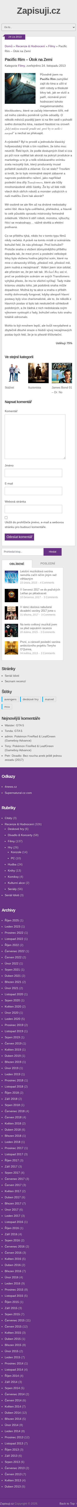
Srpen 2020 (12, 1000)
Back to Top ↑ (68, 1503)
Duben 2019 (13, 1055)
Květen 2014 (13, 1406)
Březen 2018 (13, 1135)
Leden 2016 (12, 1283)
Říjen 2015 (12, 1302)
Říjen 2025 (12, 920)
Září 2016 (11, 1234)
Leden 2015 (12, 1357)
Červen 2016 (13, 1252)
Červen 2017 (13, 1185)
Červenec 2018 (15, 1111)
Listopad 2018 (14, 1086)
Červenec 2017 (15, 1178)
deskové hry (31, 699)
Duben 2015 (13, 1338)
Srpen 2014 (12, 1388)
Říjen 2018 (12, 1092)
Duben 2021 (13, 975)
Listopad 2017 (14, 1154)
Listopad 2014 (14, 1369)
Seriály (12, 889)
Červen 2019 (13, 1043)
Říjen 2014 (12, 1375)
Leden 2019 (12, 1074)
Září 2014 (11, 1382)
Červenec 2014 (15, 1394)
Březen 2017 (13, 1203)
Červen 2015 (13, 1326)
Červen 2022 (13, 957)
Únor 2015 (11, 1351)
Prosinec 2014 (14, 1363)
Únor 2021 (11, 988)
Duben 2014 (13, 1412)
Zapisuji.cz (38, 11)
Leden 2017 (12, 1215)
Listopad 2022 (14, 938)
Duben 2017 (13, 1197)
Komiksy (13, 876)
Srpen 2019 (12, 1037)
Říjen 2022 (12, 945)
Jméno (9, 465)
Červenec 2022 (15, 951)
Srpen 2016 (12, 1240)
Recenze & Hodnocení (30, 46)
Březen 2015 (13, 1345)
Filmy (51, 46)
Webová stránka (15, 501)
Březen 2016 (13, 1271)
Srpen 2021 (12, 969)
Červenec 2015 (15, 1320)
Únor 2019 (11, 1068)
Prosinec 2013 (14, 1437)
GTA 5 (20, 725)
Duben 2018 (13, 1129)
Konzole (16, 852)
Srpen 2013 (12, 1462)
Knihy (11, 870)
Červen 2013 (13, 1474)
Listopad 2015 (14, 1295)
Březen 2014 (13, 1418)
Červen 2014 (13, 1400)
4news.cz (11, 786)
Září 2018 (11, 1098)
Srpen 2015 (12, 1314)
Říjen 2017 (12, 1160)
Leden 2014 (12, 1431)
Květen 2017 (13, 1191)
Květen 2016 (13, 1258)
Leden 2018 (12, 1142)
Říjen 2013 (12, 1449)
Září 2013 (11, 1455)
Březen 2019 (13, 1062)
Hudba (12, 864)
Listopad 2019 (14, 1031)
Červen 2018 (13, 1117)
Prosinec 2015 (14, 1289)
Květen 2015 (13, 1332)
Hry (10, 847)
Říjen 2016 (12, 1228)
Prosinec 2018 (14, 1080)
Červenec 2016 (15, 1246)
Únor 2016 (11, 1277)
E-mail (9, 483)
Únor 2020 (11, 1012)
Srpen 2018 (12, 1105)
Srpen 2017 (12, 1172)
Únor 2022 (11, 963)
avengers (10, 699)
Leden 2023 (12, 926)
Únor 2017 (11, 1209)
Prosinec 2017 (14, 1148)
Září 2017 (11, 1166)
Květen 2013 (13, 1480)
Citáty (8, 818)
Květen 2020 (13, 1006)
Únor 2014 (11, 1425)
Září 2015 (11, 1308)
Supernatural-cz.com (18, 792)
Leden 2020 (12, 1018)
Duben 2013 (13, 1486)
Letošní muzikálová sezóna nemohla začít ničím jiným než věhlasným (38, 575)
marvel (49, 699)
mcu (7, 706)
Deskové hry (16, 829)
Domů (9, 46)
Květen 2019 (13, 1049)
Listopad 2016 (14, 1222)
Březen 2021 (13, 982)
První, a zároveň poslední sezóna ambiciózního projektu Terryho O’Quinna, (40, 645)
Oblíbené (16, 564)
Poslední (47, 563)
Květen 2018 (13, 1123)
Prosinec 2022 (14, 932)
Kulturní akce (16, 882)
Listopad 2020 (14, 994)
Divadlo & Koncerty (20, 835)
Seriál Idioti (12, 675)
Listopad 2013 (14, 1443)
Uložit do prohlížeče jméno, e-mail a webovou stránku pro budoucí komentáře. (34, 525)
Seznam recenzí (15, 681)
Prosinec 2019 (14, 1025)
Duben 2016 (13, 1265)
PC (13, 858)
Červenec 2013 (15, 1468)
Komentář (11, 411)
